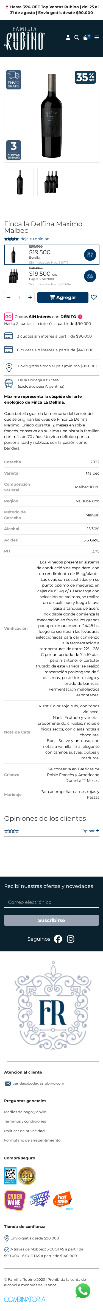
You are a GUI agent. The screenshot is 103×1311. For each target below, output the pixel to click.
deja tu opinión (35, 238)
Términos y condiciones (25, 1121)
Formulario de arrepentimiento (32, 1140)
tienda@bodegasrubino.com (38, 1083)
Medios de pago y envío (25, 1112)
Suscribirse (51, 920)
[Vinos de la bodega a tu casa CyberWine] (15, 1200)
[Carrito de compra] (85, 38)
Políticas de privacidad (24, 1131)
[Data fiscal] (10, 1175)
